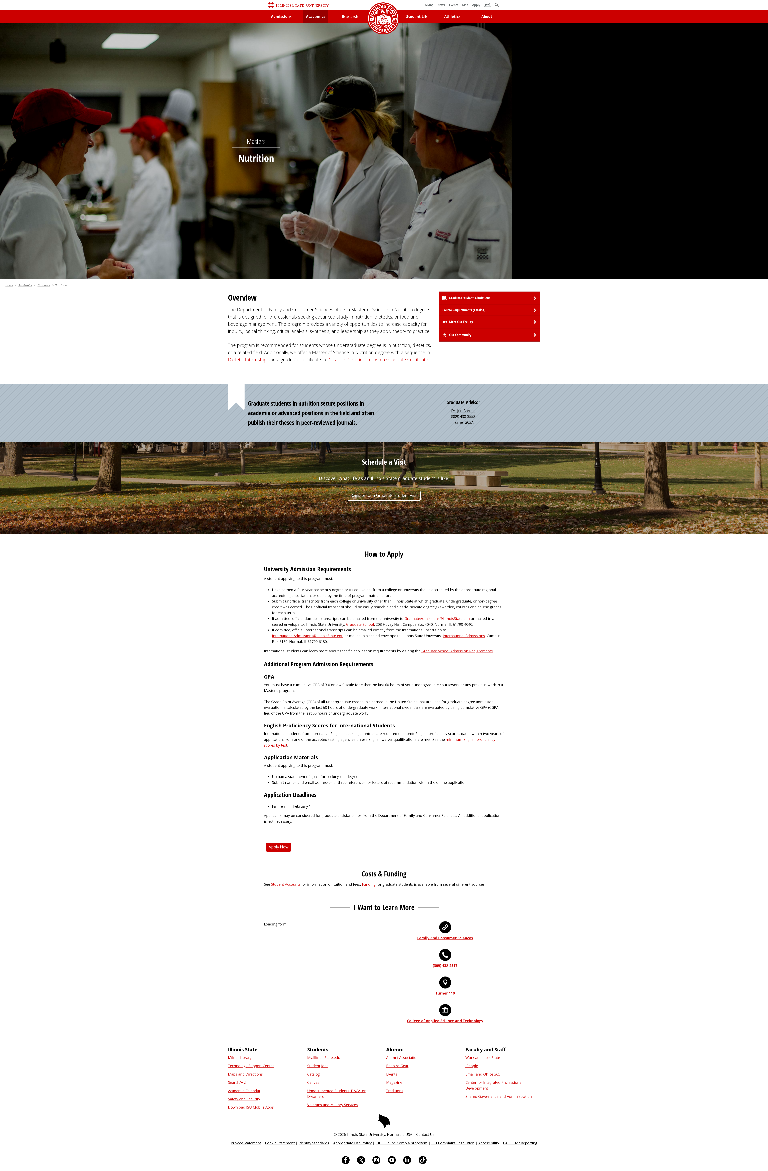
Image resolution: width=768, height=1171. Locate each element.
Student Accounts (285, 884)
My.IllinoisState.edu (323, 1057)
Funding (369, 884)
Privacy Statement (246, 1143)
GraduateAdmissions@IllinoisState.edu (437, 618)
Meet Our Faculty (461, 321)
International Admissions (464, 635)
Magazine (394, 1082)
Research (350, 16)
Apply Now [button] (279, 847)
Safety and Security (244, 1099)
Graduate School (360, 624)
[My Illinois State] (487, 7)
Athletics (452, 16)
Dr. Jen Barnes (463, 410)
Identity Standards (314, 1143)
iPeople (471, 1065)
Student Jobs (317, 1065)
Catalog (313, 1074)
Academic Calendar (244, 1090)
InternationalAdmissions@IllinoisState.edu (307, 635)
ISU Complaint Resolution (452, 1143)
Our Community (460, 334)
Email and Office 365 (482, 1074)
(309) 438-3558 (463, 416)
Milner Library (239, 1057)
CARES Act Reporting (520, 1143)
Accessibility (488, 1143)
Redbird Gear (397, 1065)
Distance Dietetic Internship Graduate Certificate (377, 360)
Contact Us (425, 1134)
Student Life (417, 16)
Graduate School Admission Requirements (457, 651)
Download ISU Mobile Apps (251, 1107)
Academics (315, 16)
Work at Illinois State (482, 1057)
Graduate (44, 285)
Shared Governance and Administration (498, 1096)
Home (9, 285)
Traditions (394, 1090)
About (486, 16)
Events (391, 1074)
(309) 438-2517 (445, 965)
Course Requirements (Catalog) (463, 310)
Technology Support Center (251, 1065)
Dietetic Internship (247, 360)
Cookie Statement (280, 1143)
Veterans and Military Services (332, 1104)
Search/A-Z (237, 1082)
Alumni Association (402, 1057)
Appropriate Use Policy (352, 1143)
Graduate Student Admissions (469, 298)
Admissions (281, 16)
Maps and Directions (245, 1074)
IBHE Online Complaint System (401, 1143)
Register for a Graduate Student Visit (384, 495)
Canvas (313, 1082)
